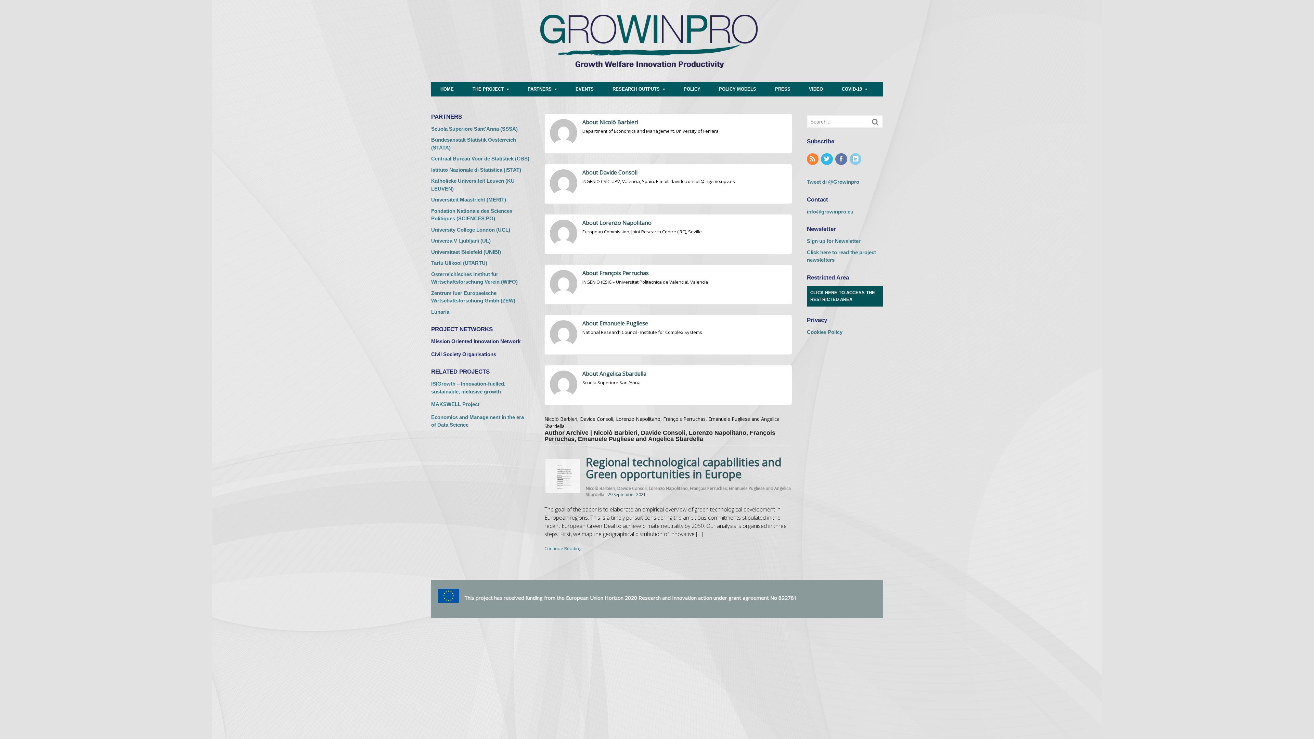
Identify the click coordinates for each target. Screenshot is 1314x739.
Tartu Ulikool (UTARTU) (459, 263)
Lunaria (440, 312)
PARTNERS (540, 89)
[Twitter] (827, 159)
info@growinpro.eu (830, 212)
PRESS (782, 89)
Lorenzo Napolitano (668, 488)
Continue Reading (562, 548)
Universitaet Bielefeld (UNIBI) (466, 252)
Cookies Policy (824, 332)
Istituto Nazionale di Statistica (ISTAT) (476, 170)
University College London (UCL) (470, 230)
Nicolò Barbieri (600, 488)
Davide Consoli (632, 488)
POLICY (692, 89)
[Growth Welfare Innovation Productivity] (649, 78)
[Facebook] (841, 159)
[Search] (875, 122)
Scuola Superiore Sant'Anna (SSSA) (474, 129)
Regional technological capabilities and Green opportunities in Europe (684, 468)
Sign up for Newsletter (834, 241)
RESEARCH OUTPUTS (636, 89)
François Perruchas (708, 488)
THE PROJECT (488, 89)
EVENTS (585, 89)
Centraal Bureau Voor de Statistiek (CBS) (480, 158)
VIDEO (816, 89)
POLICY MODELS (737, 89)
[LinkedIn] (856, 159)
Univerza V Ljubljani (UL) (461, 241)
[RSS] (813, 159)
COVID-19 (852, 89)
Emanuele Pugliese (747, 488)
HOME (447, 89)
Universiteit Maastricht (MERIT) (468, 200)
